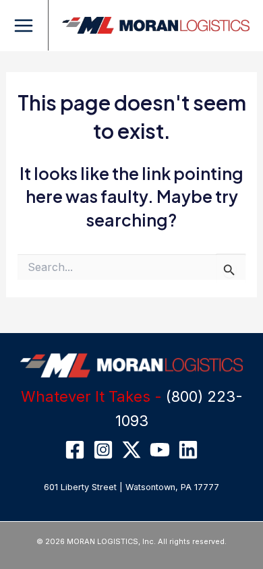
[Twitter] (131, 450)
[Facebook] (75, 450)
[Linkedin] (188, 450)
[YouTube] (160, 450)
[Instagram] (103, 450)
